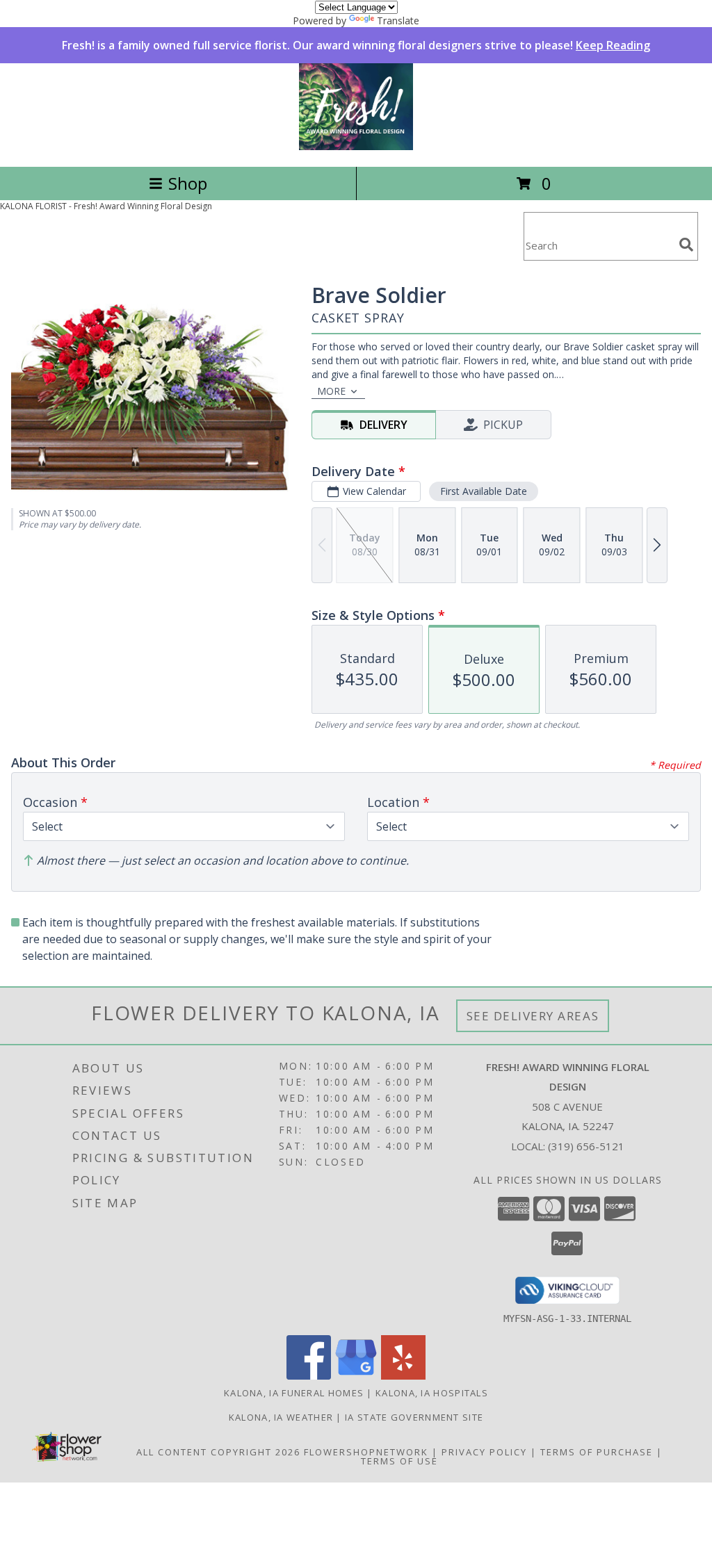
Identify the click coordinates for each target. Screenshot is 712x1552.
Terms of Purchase (596, 1452)
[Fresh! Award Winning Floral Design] (356, 146)
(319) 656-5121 (586, 1146)
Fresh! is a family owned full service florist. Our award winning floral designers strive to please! (356, 45)
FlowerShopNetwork (366, 1452)
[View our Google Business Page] (356, 1375)
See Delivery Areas (533, 1016)
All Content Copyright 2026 (218, 1452)
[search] (686, 244)
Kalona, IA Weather (281, 1417)
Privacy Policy (484, 1452)
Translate (398, 20)
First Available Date (483, 491)
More (331, 391)
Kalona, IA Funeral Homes (294, 1393)
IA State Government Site (414, 1417)
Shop (187, 183)
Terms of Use (399, 1461)
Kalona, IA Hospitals (431, 1393)
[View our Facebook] (308, 1375)
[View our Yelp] (403, 1375)
